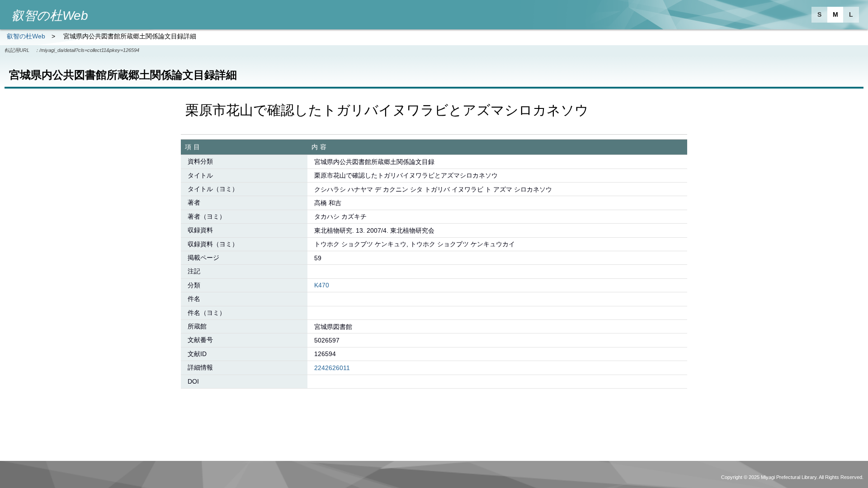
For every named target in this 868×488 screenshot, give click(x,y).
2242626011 (332, 367)
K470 (321, 285)
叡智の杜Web (26, 36)
